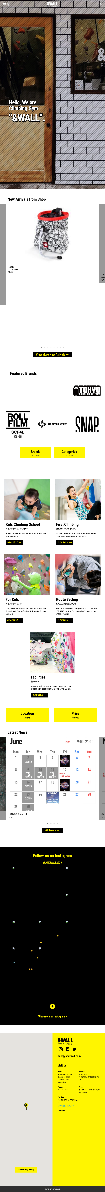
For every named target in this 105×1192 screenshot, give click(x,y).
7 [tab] (60, 347)
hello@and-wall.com (69, 1056)
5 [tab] (54, 347)
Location (27, 715)
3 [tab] (48, 347)
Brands (35, 453)
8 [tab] (63, 347)
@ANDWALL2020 (52, 862)
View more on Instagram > (52, 1016)
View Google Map (26, 1169)
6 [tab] (57, 347)
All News (52, 830)
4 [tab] (51, 347)
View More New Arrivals (52, 354)
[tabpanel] (52, 239)
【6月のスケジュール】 (19, 813)
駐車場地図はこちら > (66, 1106)
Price (76, 715)
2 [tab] (45, 347)
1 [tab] (42, 347)
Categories (69, 453)
